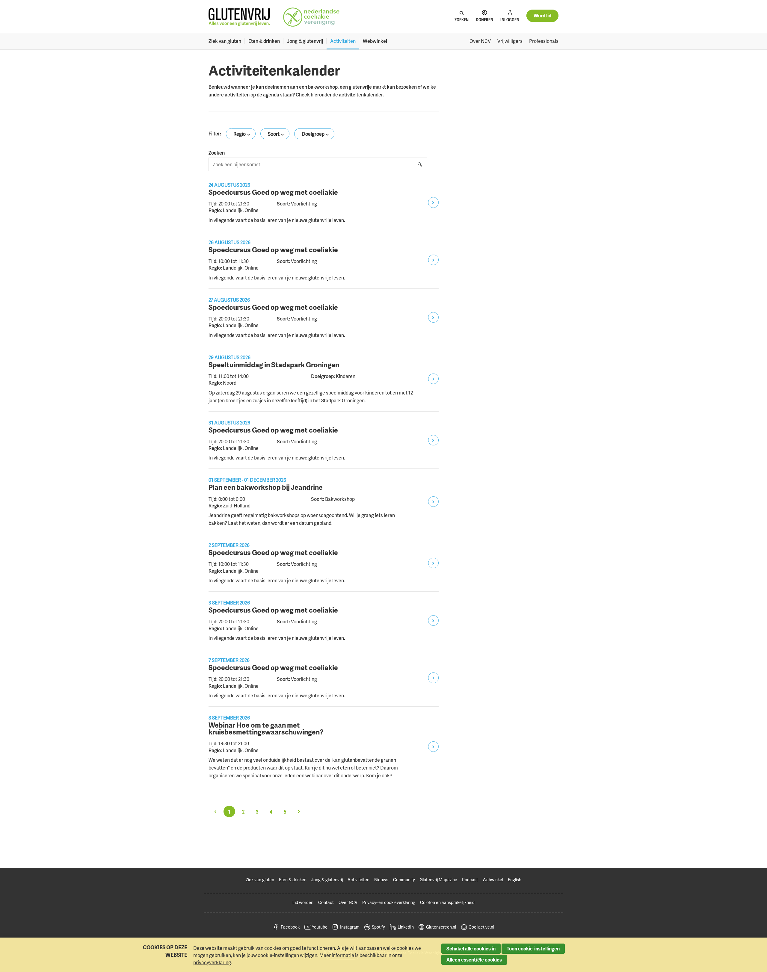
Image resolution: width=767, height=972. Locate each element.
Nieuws (381, 879)
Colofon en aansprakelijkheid (447, 902)
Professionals (543, 41)
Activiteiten (343, 41)
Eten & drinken (264, 41)
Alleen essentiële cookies (474, 959)
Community (404, 879)
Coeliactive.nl (481, 927)
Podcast (470, 879)
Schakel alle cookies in (471, 948)
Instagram (350, 927)
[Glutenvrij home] (239, 17)
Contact (326, 902)
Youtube (319, 927)
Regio (239, 134)
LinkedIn (406, 927)
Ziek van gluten (225, 41)
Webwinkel (375, 41)
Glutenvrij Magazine (438, 879)
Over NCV (480, 41)
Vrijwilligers (510, 41)
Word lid (542, 15)
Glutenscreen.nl (441, 927)
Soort (274, 134)
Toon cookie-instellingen (533, 948)
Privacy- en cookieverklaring (388, 902)
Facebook (290, 927)
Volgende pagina (298, 811)
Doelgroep (313, 134)
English (514, 879)
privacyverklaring (212, 962)
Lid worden (302, 902)
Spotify (378, 927)
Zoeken (217, 152)
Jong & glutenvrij (305, 41)
